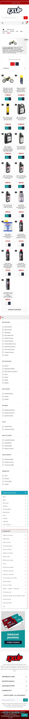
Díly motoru (7, 542)
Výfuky (6, 355)
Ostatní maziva (9, 462)
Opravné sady (9, 416)
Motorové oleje (9, 459)
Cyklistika (6, 539)
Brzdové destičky (10, 410)
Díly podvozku (7, 546)
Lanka (6, 377)
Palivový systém (8, 574)
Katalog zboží (6, 531)
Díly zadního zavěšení (11, 371)
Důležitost (14, 68)
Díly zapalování (9, 335)
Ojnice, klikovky (9, 341)
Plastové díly (7, 549)
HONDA (15, 506)
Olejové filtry (8, 426)
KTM (15, 515)
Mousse (7, 478)
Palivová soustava (10, 346)
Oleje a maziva (8, 553)
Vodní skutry (7, 599)
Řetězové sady (8, 560)
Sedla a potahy (9, 448)
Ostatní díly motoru (10, 344)
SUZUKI (15, 518)
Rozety (7, 396)
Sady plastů (8, 443)
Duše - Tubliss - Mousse (11, 588)
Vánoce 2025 (7, 603)
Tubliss (7, 484)
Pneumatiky (8, 481)
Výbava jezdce (8, 535)
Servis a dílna (7, 585)
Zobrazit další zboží (14, 309)
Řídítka (6, 383)
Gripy (6, 374)
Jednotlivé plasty (10, 440)
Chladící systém (8, 571)
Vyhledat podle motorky (14, 493)
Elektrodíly (6, 556)
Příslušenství (7, 592)
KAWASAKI (15, 512)
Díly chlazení (8, 327)
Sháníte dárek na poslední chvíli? (14, 596)
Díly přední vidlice (10, 369)
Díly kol (6, 366)
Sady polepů (8, 446)
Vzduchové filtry (9, 429)
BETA (15, 497)
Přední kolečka (9, 393)
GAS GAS (15, 503)
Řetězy (7, 399)
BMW (15, 500)
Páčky (6, 380)
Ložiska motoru (9, 338)
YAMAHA (15, 521)
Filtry (4, 564)
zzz (4, 606)
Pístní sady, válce (10, 349)
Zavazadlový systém (10, 578)
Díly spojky (7, 332)
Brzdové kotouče (9, 413)
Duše (6, 476)
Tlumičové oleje (9, 465)
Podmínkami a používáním (10, 716)
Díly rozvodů (8, 330)
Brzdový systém (8, 567)
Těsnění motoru (9, 352)
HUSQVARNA (15, 509)
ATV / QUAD (15, 525)
